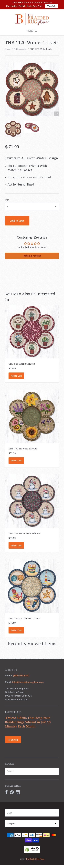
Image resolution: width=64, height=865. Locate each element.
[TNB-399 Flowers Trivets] (32, 416)
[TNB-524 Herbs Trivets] (32, 331)
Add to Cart (17, 221)
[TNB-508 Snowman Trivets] (32, 501)
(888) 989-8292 (21, 675)
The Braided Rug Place (35, 859)
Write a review (32, 255)
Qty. (7, 199)
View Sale (51, 6)
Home (8, 49)
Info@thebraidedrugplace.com (28, 682)
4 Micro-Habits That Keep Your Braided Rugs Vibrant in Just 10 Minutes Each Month (28, 722)
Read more (13, 739)
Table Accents (20, 49)
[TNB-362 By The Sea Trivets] (32, 586)
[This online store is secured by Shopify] (32, 849)
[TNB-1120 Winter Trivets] (13, 129)
